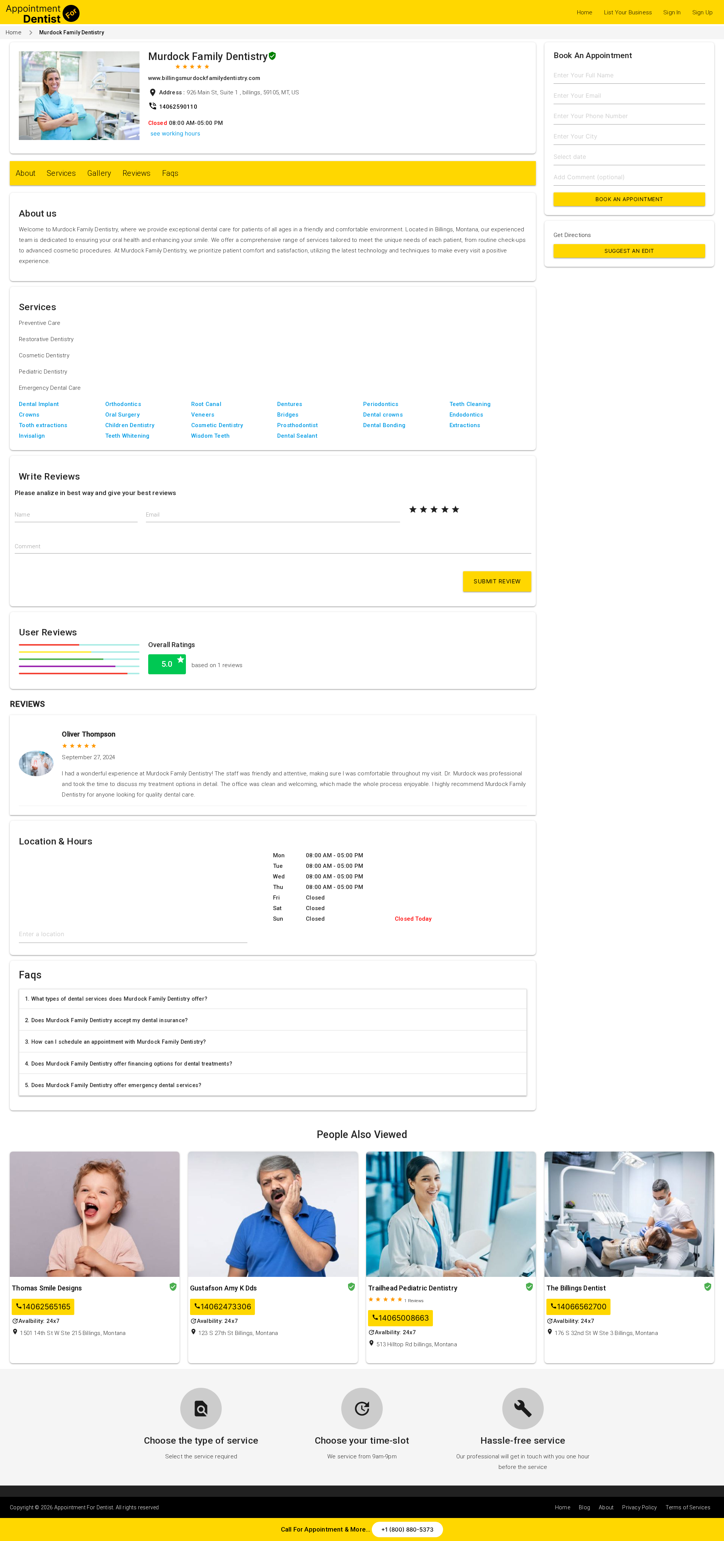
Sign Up (702, 12)
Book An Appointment (629, 199)
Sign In (672, 12)
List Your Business (628, 12)
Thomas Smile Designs (47, 1288)
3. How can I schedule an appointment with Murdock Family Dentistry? (115, 1042)
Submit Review (497, 581)
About (25, 173)
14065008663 (400, 1318)
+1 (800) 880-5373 (407, 1529)
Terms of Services (688, 1507)
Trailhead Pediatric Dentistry (412, 1288)
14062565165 (43, 1307)
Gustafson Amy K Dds (223, 1288)
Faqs (170, 173)
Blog (584, 1507)
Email (153, 514)
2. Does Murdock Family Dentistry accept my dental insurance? (106, 1020)
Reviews (136, 173)
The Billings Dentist (576, 1288)
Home (585, 12)
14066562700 (578, 1307)
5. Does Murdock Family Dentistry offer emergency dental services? (113, 1085)
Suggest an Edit (629, 251)
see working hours (175, 133)
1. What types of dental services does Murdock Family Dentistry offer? (116, 999)
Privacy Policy (639, 1507)
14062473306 (222, 1307)
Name (22, 514)
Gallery (99, 173)
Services (61, 173)
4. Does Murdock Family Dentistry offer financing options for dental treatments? (128, 1064)
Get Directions (572, 235)
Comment (27, 546)
